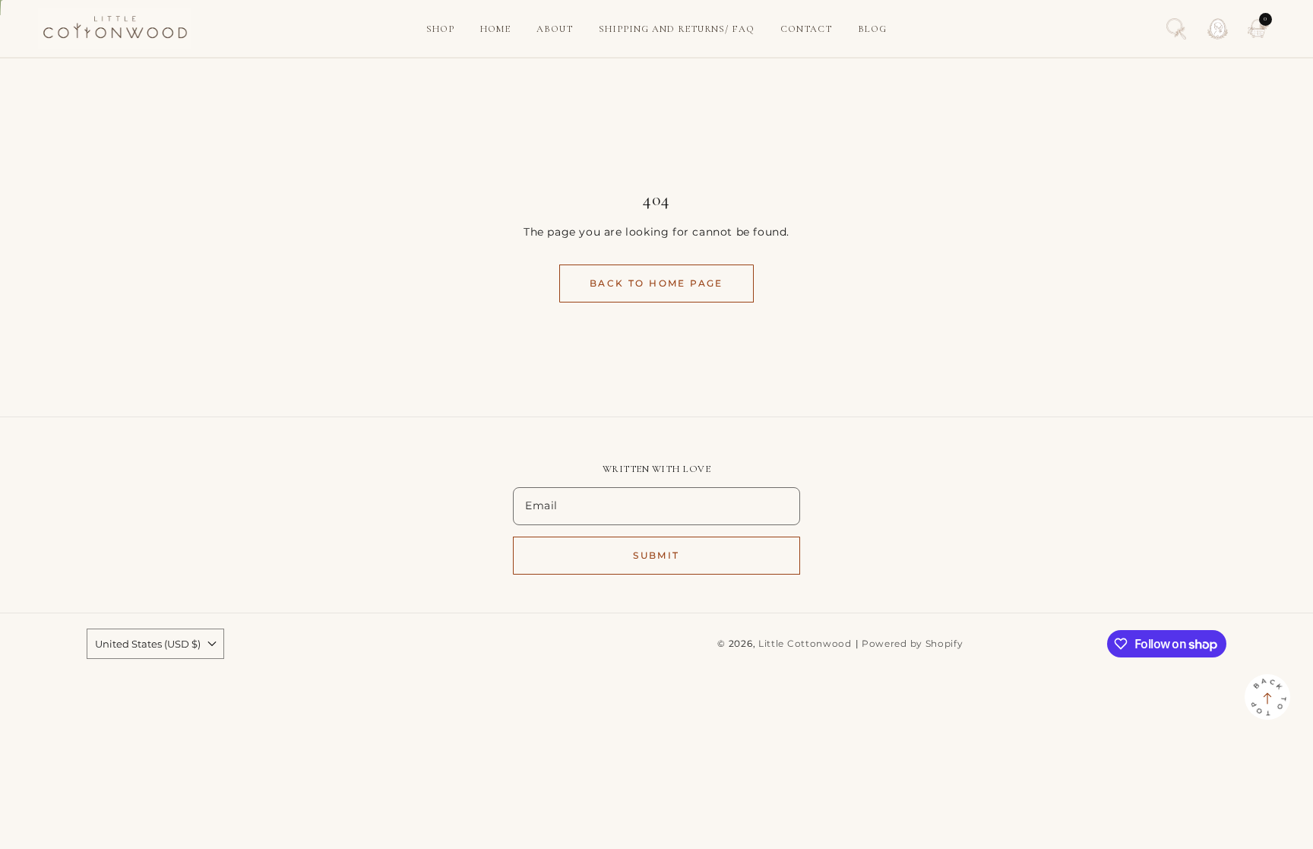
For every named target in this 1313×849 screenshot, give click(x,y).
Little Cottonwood (805, 643)
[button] (1176, 29)
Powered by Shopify (912, 643)
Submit (656, 555)
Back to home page (656, 283)
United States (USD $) (148, 644)
